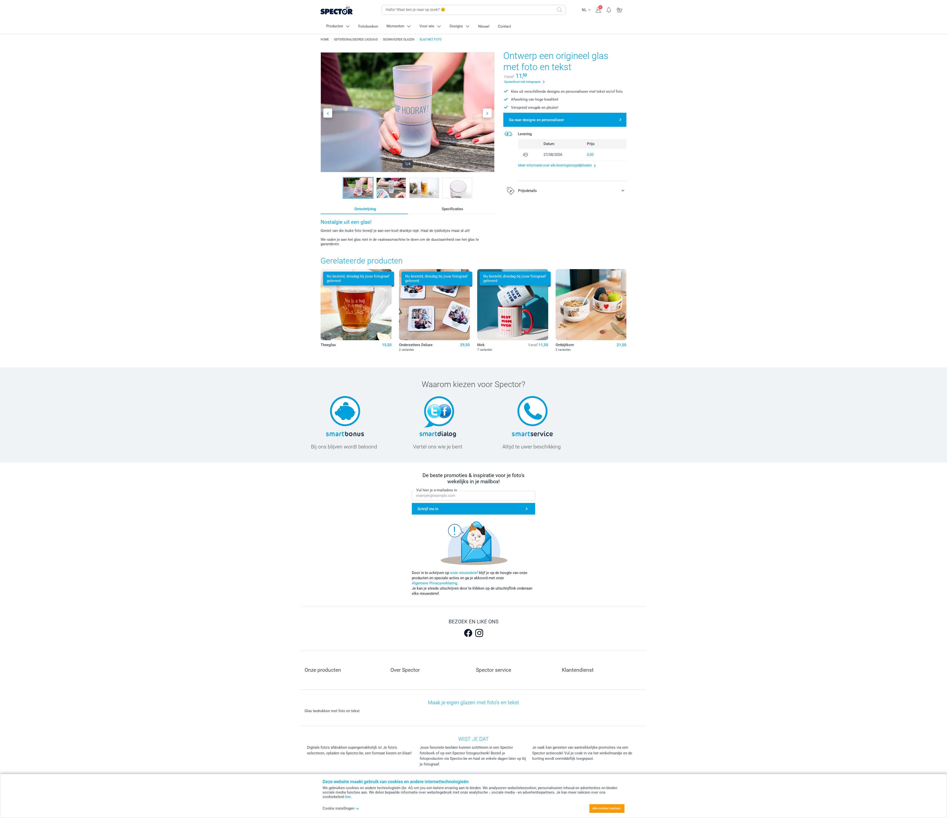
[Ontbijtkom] (591, 304)
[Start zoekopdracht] (559, 10)
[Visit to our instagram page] (479, 633)
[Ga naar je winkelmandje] (619, 9)
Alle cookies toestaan (606, 808)
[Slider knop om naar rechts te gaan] (487, 113)
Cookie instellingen (338, 808)
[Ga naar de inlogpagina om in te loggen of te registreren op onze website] (598, 9)
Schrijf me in (428, 509)
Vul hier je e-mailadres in (436, 490)
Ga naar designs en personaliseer (536, 120)
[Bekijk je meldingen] (609, 9)
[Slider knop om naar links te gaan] (327, 113)
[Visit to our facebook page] (468, 633)
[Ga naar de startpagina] (344, 10)
